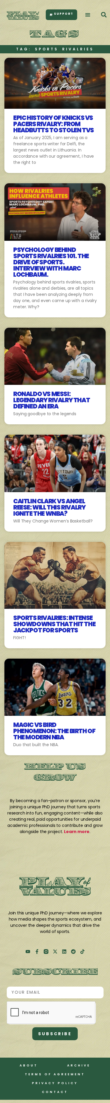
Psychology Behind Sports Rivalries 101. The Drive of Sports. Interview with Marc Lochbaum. (51, 262)
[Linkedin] (64, 951)
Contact (55, 1092)
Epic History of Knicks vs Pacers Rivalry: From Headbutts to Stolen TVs (53, 123)
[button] (88, 15)
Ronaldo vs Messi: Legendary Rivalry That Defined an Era (51, 400)
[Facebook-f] (37, 951)
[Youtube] (28, 951)
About (29, 1065)
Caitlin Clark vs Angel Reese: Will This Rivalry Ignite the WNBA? (49, 507)
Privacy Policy (55, 1083)
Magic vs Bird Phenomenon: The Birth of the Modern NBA (54, 731)
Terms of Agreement (55, 1074)
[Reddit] (73, 951)
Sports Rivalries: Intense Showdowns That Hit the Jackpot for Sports (54, 624)
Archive (78, 1065)
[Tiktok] (82, 951)
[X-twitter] (55, 951)
